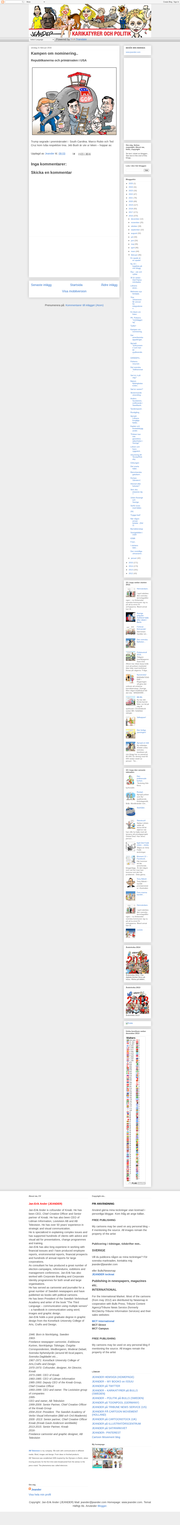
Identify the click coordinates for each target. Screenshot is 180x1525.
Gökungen (134, 463)
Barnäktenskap (136, 529)
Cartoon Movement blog (106, 1437)
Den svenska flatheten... (142, 640)
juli (132, 237)
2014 (131, 566)
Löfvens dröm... (134, 287)
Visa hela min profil (40, 1494)
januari (134, 558)
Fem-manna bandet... (142, 893)
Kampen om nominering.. (136, 330)
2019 (131, 205)
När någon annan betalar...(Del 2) (136, 522)
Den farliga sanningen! (141, 731)
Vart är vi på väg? (135, 376)
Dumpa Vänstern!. (135, 479)
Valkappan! (141, 717)
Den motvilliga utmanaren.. (136, 552)
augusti (134, 233)
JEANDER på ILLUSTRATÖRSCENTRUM (116, 1423)
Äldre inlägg (109, 285)
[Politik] (129, 1023)
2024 (131, 187)
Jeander (36, 1489)
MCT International (103, 1321)
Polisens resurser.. (135, 362)
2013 (131, 570)
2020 (131, 201)
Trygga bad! (135, 515)
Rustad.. (140, 792)
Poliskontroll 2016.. (142, 653)
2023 (131, 191)
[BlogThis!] (82, 154)
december (135, 219)
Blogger (102, 1505)
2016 (131, 216)
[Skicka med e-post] (79, 154)
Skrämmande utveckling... (136, 394)
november (135, 222)
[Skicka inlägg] (73, 153)
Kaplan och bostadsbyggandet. (136, 428)
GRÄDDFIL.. (135, 358)
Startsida (76, 285)
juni (132, 240)
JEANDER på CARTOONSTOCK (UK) (114, 1419)
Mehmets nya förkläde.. (136, 292)
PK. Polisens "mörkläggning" (136, 320)
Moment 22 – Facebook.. (142, 857)
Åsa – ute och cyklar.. (136, 273)
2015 (131, 563)
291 (132, 511)
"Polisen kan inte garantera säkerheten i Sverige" (136, 438)
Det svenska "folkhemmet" (136, 369)
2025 (131, 183)
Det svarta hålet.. (134, 467)
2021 (131, 198)
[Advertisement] (74, 256)
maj (133, 244)
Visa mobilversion (74, 291)
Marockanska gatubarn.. (136, 473)
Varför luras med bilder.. (136, 507)
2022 (131, 194)
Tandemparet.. (136, 409)
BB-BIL (140, 697)
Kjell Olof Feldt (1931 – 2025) (143, 844)
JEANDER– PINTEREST (106, 1432)
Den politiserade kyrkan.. (141, 778)
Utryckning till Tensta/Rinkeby (136, 457)
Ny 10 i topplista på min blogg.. (136, 266)
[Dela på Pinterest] (89, 154)
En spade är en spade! (135, 259)
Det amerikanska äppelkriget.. (136, 337)
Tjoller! (133, 326)
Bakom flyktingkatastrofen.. (136, 383)
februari (134, 255)
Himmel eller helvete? (135, 485)
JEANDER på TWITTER (106, 1386)
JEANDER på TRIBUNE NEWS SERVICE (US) (119, 1407)
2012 (131, 573)
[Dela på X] (84, 154)
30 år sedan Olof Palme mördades (136, 280)
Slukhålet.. (141, 808)
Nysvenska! (141, 675)
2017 (131, 212)
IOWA (132, 538)
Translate (81, 39)
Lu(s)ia (140, 930)
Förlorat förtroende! (141, 628)
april (133, 248)
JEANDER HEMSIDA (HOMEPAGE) (113, 1377)
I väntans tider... (134, 546)
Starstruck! (141, 820)
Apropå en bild (143, 743)
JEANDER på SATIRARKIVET (109, 1428)
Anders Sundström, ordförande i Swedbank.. (136, 401)
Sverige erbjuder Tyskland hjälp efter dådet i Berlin (143, 617)
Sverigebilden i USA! (136, 533)
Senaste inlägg (41, 285)
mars (133, 251)
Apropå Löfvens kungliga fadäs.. (134, 419)
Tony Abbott (142, 879)
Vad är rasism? (136, 389)
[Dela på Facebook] (87, 154)
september (135, 230)
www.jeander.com (133, 52)
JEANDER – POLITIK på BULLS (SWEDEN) (118, 1398)
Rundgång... (135, 412)
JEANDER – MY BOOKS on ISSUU (112, 1381)
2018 (131, 209)
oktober (134, 226)
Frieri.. (133, 542)
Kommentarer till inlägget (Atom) (85, 305)
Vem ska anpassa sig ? (136, 492)
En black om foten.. (135, 313)
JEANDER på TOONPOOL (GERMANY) (115, 1402)
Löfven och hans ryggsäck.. (135, 449)
